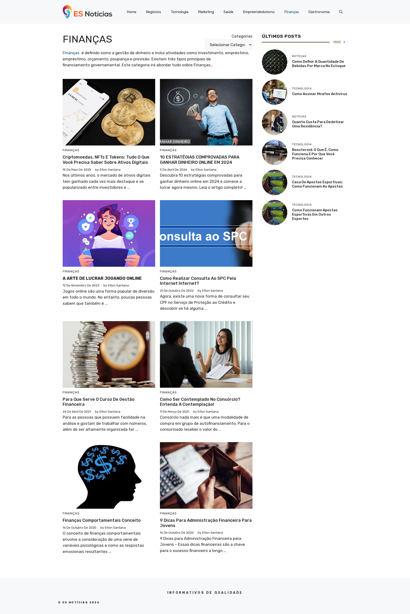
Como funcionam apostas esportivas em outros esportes (315, 214)
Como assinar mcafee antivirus (319, 94)
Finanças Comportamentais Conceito (102, 520)
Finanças (291, 12)
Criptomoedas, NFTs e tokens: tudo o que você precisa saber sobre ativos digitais (106, 160)
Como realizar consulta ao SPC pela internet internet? (198, 281)
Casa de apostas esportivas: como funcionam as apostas (317, 184)
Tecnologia (179, 12)
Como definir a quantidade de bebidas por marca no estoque (318, 63)
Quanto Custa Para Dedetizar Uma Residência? (318, 124)
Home (131, 12)
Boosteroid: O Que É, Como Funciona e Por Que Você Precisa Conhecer (315, 154)
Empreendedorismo (259, 12)
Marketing (206, 12)
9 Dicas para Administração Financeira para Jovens (206, 523)
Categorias (242, 36)
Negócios (153, 12)
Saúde (228, 12)
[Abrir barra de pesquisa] (340, 12)
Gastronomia (319, 12)
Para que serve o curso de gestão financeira (99, 402)
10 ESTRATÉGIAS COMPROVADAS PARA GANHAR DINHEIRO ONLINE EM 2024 (199, 160)
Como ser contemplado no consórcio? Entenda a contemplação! (200, 402)
